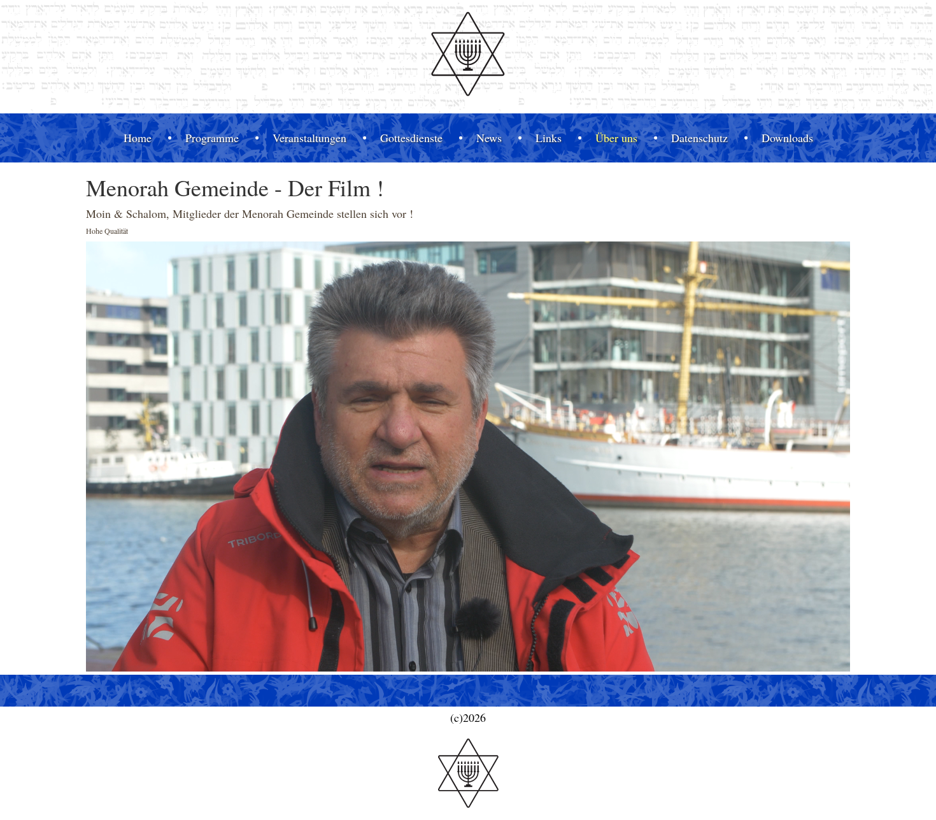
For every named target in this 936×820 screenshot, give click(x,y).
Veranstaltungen (309, 137)
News (489, 137)
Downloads (787, 137)
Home (138, 137)
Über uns (616, 137)
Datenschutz (699, 137)
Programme (212, 137)
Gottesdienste (411, 137)
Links (548, 137)
